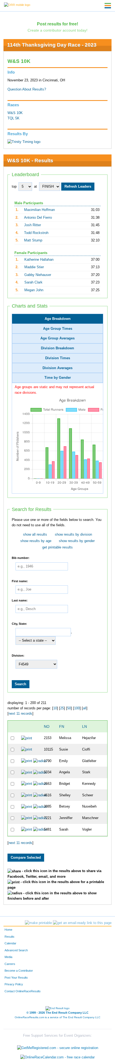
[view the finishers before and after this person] (40, 761)
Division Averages (57, 368)
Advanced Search (16, 950)
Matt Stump (33, 240)
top (14, 186)
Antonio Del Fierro (38, 217)
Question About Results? (26, 89)
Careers (10, 963)
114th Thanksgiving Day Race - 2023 (52, 45)
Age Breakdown (58, 319)
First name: (20, 580)
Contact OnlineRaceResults (23, 991)
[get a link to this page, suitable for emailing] (82, 923)
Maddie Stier (34, 267)
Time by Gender (57, 378)
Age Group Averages (57, 338)
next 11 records (20, 713)
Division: (18, 655)
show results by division (73, 534)
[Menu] (108, 5)
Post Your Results (16, 977)
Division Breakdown (57, 348)
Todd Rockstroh (36, 233)
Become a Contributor (19, 970)
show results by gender (77, 541)
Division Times (57, 358)
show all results (35, 534)
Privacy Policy (14, 984)
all (84, 708)
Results (9, 936)
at (35, 186)
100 (77, 708)
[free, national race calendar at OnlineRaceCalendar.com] (57, 1057)
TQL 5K (13, 118)
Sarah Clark (33, 282)
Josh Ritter (32, 225)
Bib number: (20, 557)
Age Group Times (57, 329)
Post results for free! (57, 23)
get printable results (57, 547)
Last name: (20, 600)
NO (46, 726)
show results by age (35, 541)
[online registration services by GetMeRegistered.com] (57, 1046)
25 (62, 708)
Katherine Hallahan (38, 260)
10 (55, 708)
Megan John (33, 290)
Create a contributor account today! (57, 30)
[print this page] (38, 923)
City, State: (19, 623)
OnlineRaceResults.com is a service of (57, 1017)
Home (8, 929)
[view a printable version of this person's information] (26, 738)
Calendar (10, 943)
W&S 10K (15, 113)
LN (84, 726)
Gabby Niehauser (37, 275)
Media (8, 957)
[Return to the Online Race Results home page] (17, 4)
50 (69, 708)
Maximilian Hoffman (39, 210)
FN (61, 726)
